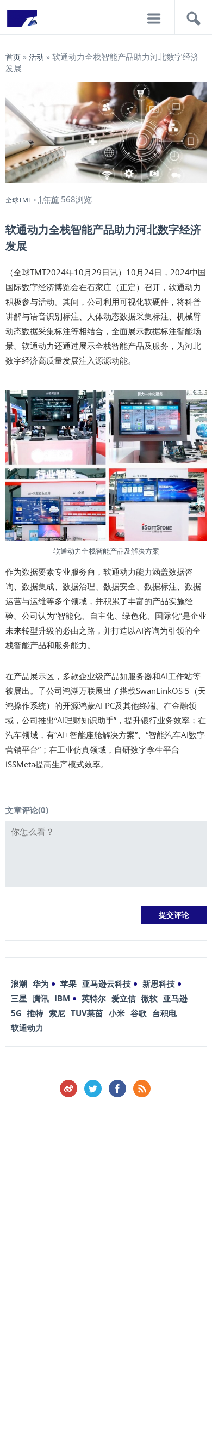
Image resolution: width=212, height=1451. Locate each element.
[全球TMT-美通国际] (21, 22)
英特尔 (94, 998)
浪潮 (19, 983)
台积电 (164, 1012)
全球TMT (18, 200)
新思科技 (158, 983)
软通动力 (27, 1027)
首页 (13, 57)
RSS (142, 1088)
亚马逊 (175, 998)
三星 (19, 998)
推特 (35, 1012)
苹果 (68, 983)
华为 (41, 983)
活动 (36, 57)
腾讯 (41, 998)
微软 (149, 998)
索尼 (57, 1012)
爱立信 (123, 998)
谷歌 (138, 1012)
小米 (117, 1012)
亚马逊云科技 (106, 983)
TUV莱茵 (87, 1012)
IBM (62, 998)
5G (16, 1012)
